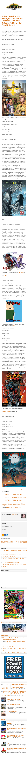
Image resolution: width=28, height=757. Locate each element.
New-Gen (15, 504)
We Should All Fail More (12, 711)
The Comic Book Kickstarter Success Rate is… (12, 554)
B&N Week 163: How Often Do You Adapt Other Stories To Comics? (7, 543)
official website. (15, 119)
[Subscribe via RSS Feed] (3, 535)
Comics (8, 507)
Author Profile (14, 514)
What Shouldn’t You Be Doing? (13, 704)
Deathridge (6, 503)
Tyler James (5, 637)
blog (6, 275)
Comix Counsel (4, 682)
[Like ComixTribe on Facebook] (5, 535)
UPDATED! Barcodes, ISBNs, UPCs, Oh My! (16, 652)
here (14, 325)
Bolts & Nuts (3, 719)
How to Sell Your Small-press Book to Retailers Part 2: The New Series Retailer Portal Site (19, 692)
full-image (20, 503)
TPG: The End (8, 496)
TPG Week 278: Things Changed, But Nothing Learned (14, 564)
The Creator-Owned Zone (15, 507)
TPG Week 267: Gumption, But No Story (13, 500)
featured (16, 503)
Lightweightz (4, 504)
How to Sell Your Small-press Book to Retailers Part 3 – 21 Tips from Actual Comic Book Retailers (19, 686)
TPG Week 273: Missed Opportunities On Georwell (15, 497)
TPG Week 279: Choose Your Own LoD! (13, 494)
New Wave (10, 504)
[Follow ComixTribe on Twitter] (7, 535)
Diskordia (12, 503)
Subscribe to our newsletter (7, 531)
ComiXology (20, 272)
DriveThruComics (6, 411)
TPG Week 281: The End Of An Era (9, 556)
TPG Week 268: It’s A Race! (10, 499)
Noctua (18, 504)
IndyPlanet (4, 410)
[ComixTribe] (14, 9)
